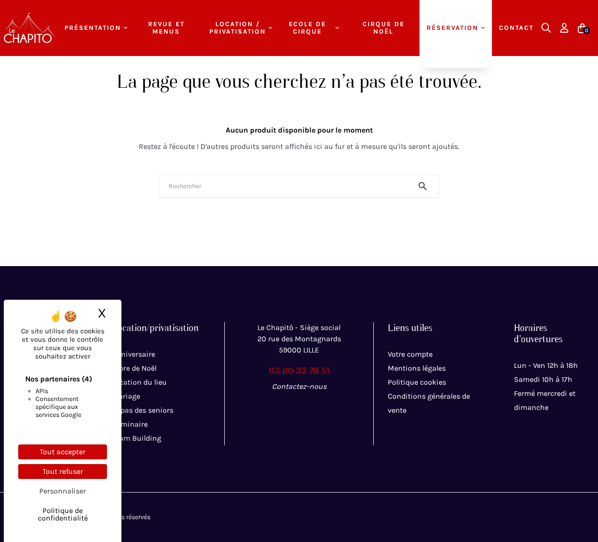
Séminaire (130, 424)
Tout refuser (63, 471)
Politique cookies (417, 382)
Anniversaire (133, 354)
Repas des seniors (142, 410)
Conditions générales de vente (429, 403)
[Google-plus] (319, 407)
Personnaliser (62, 490)
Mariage (126, 396)
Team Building (136, 438)
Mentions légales (417, 368)
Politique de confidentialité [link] (63, 514)
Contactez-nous (299, 386)
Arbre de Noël (134, 368)
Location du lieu (139, 382)
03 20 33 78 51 (299, 370)
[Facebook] (278, 407)
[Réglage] (564, 28)
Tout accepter (62, 451)
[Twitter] (299, 407)
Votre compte (410, 354)
